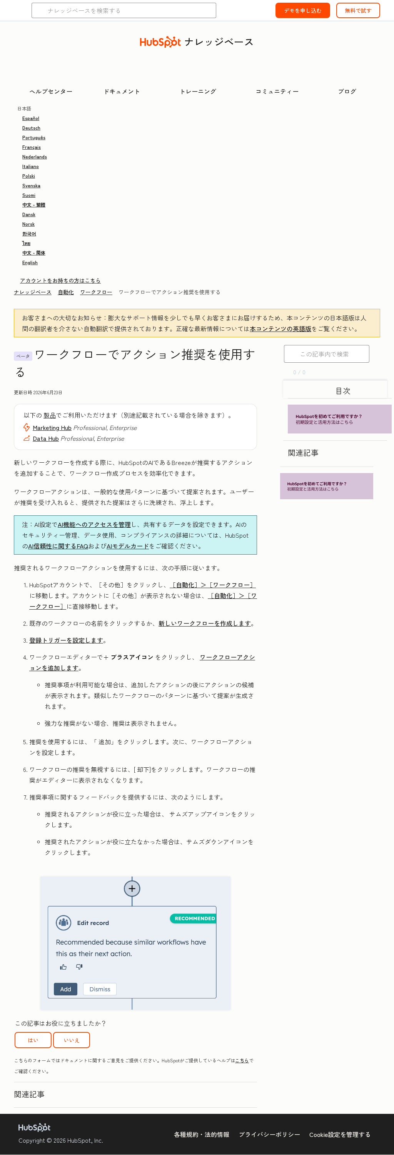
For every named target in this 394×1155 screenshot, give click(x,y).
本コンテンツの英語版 (280, 328)
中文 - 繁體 (33, 204)
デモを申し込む (303, 10)
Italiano (30, 166)
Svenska (31, 185)
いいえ (71, 1040)
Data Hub (46, 438)
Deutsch (31, 127)
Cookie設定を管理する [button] (340, 1134)
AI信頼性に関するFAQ (58, 545)
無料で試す (358, 10)
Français (31, 146)
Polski (28, 175)
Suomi (28, 195)
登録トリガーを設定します (66, 640)
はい (33, 1040)
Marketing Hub (52, 427)
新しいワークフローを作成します (205, 623)
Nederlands (34, 156)
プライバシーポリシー (269, 1134)
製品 (49, 415)
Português (33, 137)
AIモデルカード (128, 545)
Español (30, 118)
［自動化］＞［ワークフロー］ (213, 584)
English (30, 262)
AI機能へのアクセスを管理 (94, 524)
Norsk (28, 223)
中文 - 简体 (33, 252)
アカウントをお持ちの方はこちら (60, 280)
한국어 (29, 233)
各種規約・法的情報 (201, 1134)
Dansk (28, 214)
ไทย (26, 243)
